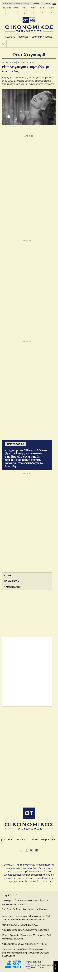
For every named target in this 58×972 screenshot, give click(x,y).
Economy (37, 36)
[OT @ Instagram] (31, 850)
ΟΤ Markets (34, 4)
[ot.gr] (29, 24)
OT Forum (46, 4)
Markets (10, 36)
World (49, 36)
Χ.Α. (2, 43)
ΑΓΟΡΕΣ (8, 575)
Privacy (21, 839)
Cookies (33, 839)
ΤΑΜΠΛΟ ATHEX (12, 586)
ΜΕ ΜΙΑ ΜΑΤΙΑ (11, 581)
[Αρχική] (29, 813)
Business (24, 36)
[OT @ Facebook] (21, 850)
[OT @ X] (26, 850)
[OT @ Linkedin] (37, 850)
